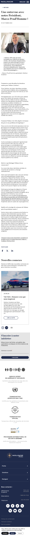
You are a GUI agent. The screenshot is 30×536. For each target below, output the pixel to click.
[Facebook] (12, 506)
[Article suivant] (6, 327)
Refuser (12, 533)
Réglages (20, 533)
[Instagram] (8, 506)
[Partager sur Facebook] (2, 251)
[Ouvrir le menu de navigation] (28, 2)
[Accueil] (7, 2)
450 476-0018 (25, 499)
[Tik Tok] (17, 506)
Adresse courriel (6, 350)
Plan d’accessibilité (5, 524)
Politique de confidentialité (7, 519)
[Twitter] (22, 506)
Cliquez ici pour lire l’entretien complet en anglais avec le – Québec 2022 (14, 239)
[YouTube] (15, 510)
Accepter (5, 533)
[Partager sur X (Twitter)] (7, 251)
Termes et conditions (6, 521)
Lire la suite (11, 317)
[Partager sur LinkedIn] (12, 251)
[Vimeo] (20, 510)
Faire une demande (26, 490)
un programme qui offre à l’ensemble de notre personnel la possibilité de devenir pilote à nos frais (14, 197)
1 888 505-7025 (24, 495)
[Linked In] (10, 510)
